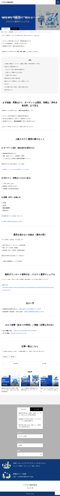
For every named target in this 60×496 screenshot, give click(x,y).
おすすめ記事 (36, 409)
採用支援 (6, 28)
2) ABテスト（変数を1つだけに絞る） (14, 72)
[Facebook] (30, 488)
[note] (32, 488)
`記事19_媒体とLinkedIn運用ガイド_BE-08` (29, 309)
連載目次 (35, 351)
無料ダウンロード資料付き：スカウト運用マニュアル (16, 81)
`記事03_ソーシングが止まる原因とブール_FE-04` (16, 169)
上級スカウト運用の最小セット (11, 66)
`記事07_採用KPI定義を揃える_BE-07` (13, 221)
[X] (28, 488)
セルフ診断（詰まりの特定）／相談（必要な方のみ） (16, 87)
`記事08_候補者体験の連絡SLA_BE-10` (34, 311)
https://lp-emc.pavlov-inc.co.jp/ (18, 333)
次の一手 (6, 84)
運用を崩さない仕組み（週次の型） (12, 78)
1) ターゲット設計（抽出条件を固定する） (15, 69)
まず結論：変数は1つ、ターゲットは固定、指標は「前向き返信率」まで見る (22, 63)
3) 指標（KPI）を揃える (10, 75)
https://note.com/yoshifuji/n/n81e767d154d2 (25, 330)
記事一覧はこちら (8, 89)
